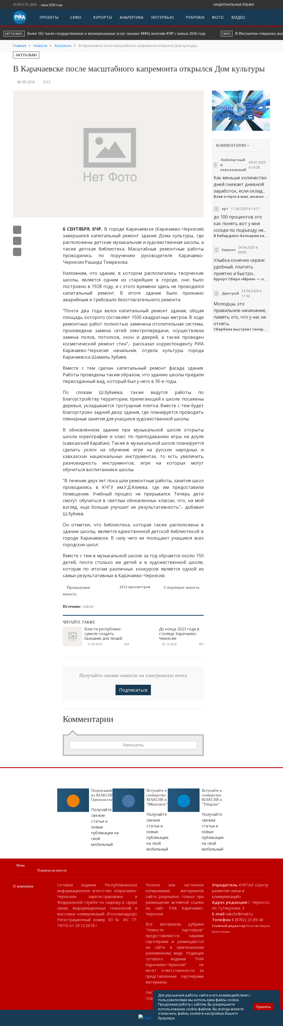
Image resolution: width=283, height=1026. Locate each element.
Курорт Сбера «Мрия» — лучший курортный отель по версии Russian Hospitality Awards (241, 279)
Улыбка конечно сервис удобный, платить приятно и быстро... (239, 266)
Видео (238, 17)
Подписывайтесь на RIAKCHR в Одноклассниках (105, 795)
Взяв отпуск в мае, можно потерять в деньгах (241, 196)
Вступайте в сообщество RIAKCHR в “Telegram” (212, 797)
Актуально (26, 55)
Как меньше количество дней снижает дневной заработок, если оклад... (240, 184)
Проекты (49, 17)
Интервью (162, 17)
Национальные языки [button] (234, 4)
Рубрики (194, 17)
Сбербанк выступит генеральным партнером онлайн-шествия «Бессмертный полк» (241, 329)
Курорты (102, 17)
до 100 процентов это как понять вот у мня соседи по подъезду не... (240, 223)
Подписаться (133, 690)
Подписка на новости (52, 870)
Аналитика (131, 17)
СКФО (75, 17)
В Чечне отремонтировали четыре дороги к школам (177, 33)
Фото (218, 17)
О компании (23, 886)
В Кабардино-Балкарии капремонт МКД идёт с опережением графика (241, 235)
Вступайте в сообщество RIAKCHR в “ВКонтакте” (156, 797)
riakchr (88, 606)
